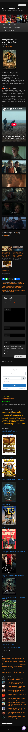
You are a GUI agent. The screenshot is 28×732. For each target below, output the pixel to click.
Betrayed (20, 283)
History (14, 286)
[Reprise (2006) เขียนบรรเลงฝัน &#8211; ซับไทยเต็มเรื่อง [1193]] (7, 264)
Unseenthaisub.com (10, 8)
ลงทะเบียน (16, 234)
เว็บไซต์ (6, 342)
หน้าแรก (4, 24)
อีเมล (7, 335)
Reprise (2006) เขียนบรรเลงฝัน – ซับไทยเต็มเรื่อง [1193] (6, 270)
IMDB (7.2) (10, 88)
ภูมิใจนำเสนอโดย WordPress (14, 729)
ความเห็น (7, 309)
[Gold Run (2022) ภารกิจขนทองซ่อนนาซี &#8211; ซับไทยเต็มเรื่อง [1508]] (7, 248)
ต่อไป (24, 34)
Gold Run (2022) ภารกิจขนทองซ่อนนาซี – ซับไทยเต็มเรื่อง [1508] (6, 254)
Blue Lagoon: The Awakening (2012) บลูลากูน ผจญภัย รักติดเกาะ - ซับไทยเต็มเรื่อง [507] (17, 704)
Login (14, 385)
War (13, 290)
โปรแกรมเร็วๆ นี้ (17, 27)
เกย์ (21, 418)
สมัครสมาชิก (11, 30)
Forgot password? (22, 388)
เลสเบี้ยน (23, 418)
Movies (10, 282)
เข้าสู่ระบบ (4, 30)
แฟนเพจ (6, 235)
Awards (10, 283)
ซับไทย (16, 290)
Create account (5, 388)
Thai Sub (10, 290)
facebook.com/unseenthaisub (8, 398)
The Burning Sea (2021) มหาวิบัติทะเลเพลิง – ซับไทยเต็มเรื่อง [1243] (18, 254)
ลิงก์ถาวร (12, 291)
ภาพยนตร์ (10, 24)
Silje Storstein (5, 290)
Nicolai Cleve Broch (14, 289)
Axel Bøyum (14, 283)
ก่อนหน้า (4, 34)
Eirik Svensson (9, 286)
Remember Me (7, 381)
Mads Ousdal (14, 287)
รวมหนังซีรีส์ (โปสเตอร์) (6, 27)
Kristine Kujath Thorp (6, 287)
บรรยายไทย (20, 290)
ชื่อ (7, 328)
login (17, 232)
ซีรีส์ (15, 24)
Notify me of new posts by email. (12, 353)
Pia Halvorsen (22, 289)
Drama (21, 285)
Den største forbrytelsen (14, 285)
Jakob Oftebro (19, 286)
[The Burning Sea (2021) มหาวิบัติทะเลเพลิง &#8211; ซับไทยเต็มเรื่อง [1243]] (18, 248)
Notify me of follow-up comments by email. (14, 351)
